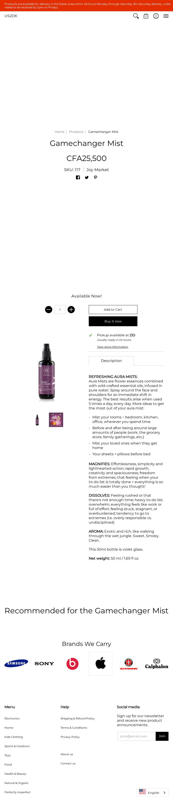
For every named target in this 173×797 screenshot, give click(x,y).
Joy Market (97, 169)
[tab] (111, 361)
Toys (8, 755)
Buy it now (113, 321)
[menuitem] (136, 15)
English (153, 793)
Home (59, 132)
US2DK (11, 16)
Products (76, 132)
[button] (136, 15)
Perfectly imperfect (18, 792)
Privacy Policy (70, 737)
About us (67, 754)
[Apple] (100, 664)
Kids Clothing (14, 737)
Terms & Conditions (74, 727)
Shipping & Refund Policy (78, 718)
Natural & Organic (17, 783)
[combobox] (152, 792)
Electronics (12, 718)
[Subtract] (48, 309)
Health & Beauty (15, 773)
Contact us (68, 763)
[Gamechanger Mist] (37, 420)
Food (8, 764)
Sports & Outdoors (17, 746)
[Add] (71, 309)
